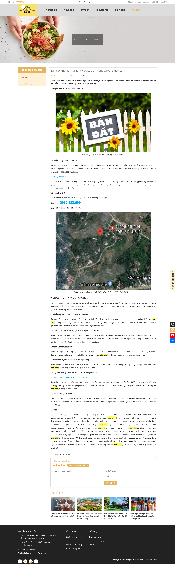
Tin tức (136, 10)
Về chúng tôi (74, 531)
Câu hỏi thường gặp (96, 541)
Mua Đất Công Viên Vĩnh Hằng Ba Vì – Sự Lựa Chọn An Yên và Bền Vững (89, 516)
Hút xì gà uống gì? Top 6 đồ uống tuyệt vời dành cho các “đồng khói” (142, 516)
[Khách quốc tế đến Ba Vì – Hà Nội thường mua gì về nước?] (63, 504)
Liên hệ (68, 541)
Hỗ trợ (92, 531)
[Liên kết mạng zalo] (172, 342)
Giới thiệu (120, 10)
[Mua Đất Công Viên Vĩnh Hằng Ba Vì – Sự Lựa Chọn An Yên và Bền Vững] (89, 504)
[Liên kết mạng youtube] (172, 337)
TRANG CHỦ (51, 10)
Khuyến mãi (102, 10)
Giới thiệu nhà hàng (74, 537)
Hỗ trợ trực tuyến (95, 537)
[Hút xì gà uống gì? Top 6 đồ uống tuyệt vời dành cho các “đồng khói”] (143, 504)
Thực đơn (69, 10)
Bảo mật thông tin (73, 549)
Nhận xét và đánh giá (61, 461)
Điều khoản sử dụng (74, 545)
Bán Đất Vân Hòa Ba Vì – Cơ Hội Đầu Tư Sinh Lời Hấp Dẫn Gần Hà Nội (116, 516)
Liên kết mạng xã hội (128, 531)
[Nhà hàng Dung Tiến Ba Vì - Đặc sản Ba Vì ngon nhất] (27, 10)
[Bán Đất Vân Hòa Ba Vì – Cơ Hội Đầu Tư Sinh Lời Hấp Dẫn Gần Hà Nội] (116, 504)
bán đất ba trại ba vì (63, 454)
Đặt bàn (85, 10)
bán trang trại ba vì (58, 176)
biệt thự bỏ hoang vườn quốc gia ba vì (71, 377)
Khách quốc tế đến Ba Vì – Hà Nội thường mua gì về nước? (63, 514)
